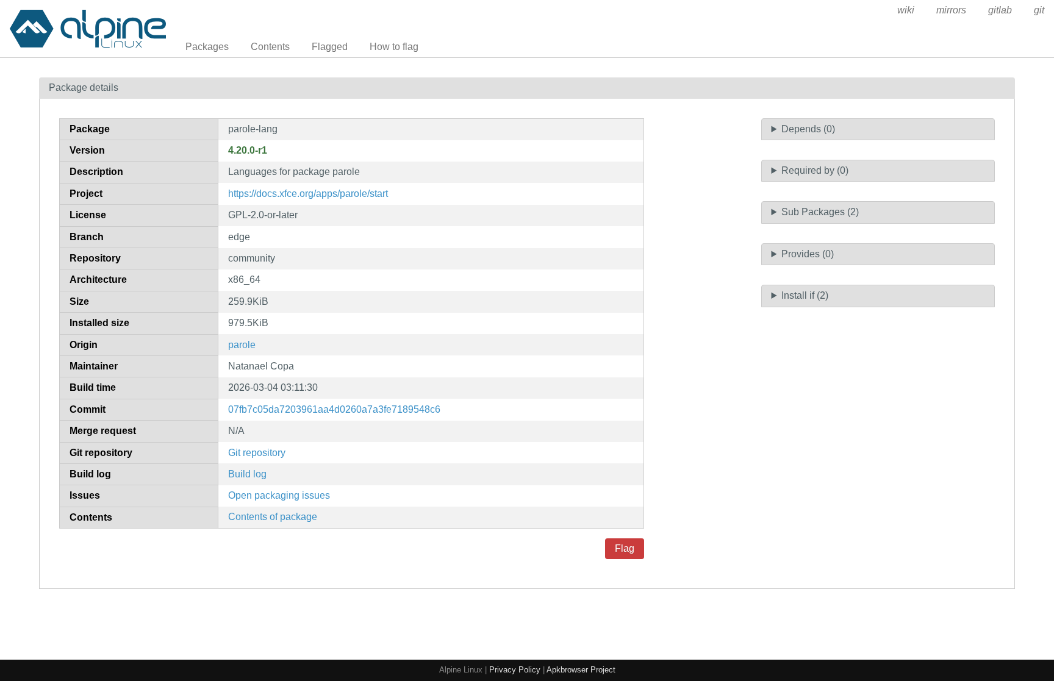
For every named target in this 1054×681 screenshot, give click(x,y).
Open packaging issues (279, 495)
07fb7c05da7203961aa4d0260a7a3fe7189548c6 (334, 409)
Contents (270, 46)
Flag (624, 548)
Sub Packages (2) (820, 212)
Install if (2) (804, 295)
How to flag (394, 46)
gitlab (1000, 10)
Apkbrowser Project (581, 669)
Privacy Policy (514, 669)
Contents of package (272, 517)
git (1039, 10)
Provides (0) (807, 254)
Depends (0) (808, 129)
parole (242, 345)
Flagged (330, 46)
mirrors (951, 10)
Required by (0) (814, 170)
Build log (247, 474)
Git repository (256, 452)
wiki (905, 10)
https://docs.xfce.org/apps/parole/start (308, 193)
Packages (207, 46)
